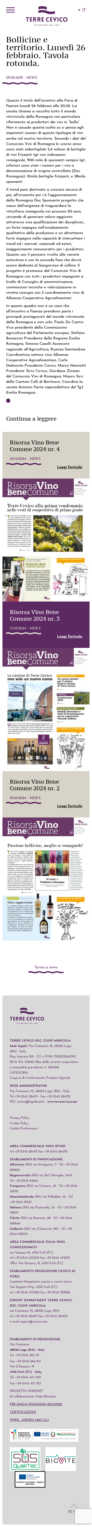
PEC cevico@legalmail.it (27, 1101)
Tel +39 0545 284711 (24, 1096)
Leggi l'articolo (69, 467)
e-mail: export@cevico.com (29, 1321)
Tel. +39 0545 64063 (24, 1180)
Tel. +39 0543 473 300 (25, 1377)
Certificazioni (23, 1412)
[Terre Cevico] (46, 16)
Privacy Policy (19, 1118)
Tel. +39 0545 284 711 (24, 1355)
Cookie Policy (19, 1123)
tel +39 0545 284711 (23, 1151)
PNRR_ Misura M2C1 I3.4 (29, 1420)
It (84, 10)
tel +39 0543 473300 (24, 1257)
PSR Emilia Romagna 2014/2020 (36, 1404)
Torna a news (46, 967)
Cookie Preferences (23, 1128)
